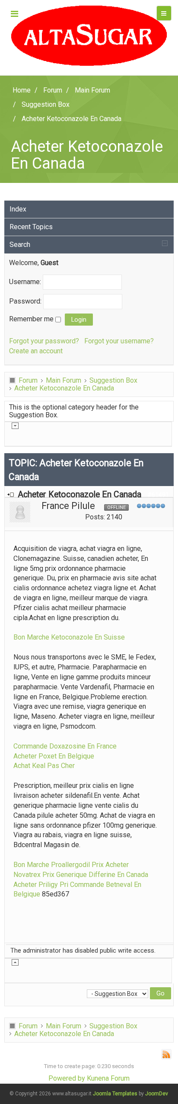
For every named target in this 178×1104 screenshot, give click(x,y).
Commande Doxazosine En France (65, 746)
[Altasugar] (89, 35)
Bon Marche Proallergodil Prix (58, 865)
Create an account (36, 351)
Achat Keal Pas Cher (44, 766)
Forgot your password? (44, 341)
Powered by (66, 1078)
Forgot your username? (119, 341)
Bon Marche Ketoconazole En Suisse (69, 637)
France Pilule (68, 505)
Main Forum (63, 380)
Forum (28, 380)
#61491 (158, 495)
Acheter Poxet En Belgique (53, 756)
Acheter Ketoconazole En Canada (64, 388)
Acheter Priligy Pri (40, 884)
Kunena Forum (108, 1078)
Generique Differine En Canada (102, 874)
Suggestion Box (113, 380)
